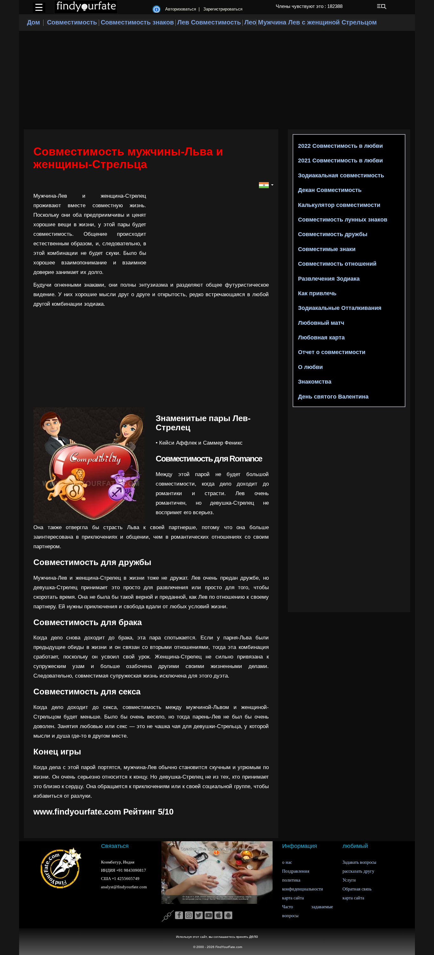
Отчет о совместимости (330, 352)
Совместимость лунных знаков (341, 219)
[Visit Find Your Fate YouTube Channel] (209, 915)
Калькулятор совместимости (338, 205)
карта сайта (293, 898)
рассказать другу (358, 871)
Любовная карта (320, 337)
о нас (287, 862)
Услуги (349, 880)
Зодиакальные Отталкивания (339, 308)
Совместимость (72, 22)
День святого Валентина (332, 396)
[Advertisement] (217, 80)
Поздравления (295, 871)
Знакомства (313, 382)
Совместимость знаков (137, 22)
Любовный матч (320, 323)
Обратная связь (356, 889)
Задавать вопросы (359, 862)
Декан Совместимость (329, 190)
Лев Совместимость (209, 22)
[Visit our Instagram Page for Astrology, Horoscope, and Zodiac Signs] (189, 915)
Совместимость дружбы (331, 234)
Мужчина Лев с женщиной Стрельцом (317, 22)
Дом (33, 22)
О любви (309, 367)
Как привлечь (316, 293)
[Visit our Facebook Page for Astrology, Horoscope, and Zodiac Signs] (179, 915)
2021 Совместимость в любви (339, 160)
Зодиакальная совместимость (340, 175)
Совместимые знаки (326, 249)
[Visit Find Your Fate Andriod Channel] (228, 915)
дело (253, 936)
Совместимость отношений (336, 264)
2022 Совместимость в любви (339, 146)
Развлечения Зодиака (328, 279)
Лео (250, 22)
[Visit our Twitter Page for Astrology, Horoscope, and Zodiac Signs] (199, 915)
